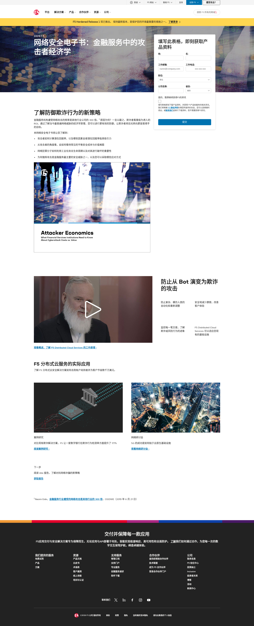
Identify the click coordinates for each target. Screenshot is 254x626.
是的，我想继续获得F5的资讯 (172, 97)
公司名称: (162, 87)
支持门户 (115, 563)
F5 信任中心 (193, 563)
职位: (160, 76)
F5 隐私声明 (173, 108)
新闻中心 (191, 588)
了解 (173, 541)
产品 (37, 563)
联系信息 (191, 559)
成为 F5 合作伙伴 (157, 567)
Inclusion (191, 571)
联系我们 (169, 110)
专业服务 (115, 567)
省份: (188, 87)
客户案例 (77, 571)
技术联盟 (153, 563)
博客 (189, 580)
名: (187, 54)
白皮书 (76, 563)
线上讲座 (77, 575)
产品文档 (77, 559)
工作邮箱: (162, 65)
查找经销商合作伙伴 (158, 559)
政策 (117, 615)
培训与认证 (78, 580)
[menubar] (127, 2)
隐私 (126, 615)
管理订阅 (115, 559)
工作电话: (190, 65)
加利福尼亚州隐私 (140, 615)
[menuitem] (135, 2)
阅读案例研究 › (42, 449)
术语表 (76, 567)
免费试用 (39, 559)
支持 (181, 2)
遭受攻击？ (211, 2)
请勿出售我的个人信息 (162, 615)
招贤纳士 (191, 567)
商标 (108, 615)
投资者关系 (192, 575)
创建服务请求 (117, 571)
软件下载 (115, 575)
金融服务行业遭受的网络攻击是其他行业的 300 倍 (76, 499)
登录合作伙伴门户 (157, 571)
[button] (92, 207)
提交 (184, 122)
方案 (37, 567)
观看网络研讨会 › (140, 449)
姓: (159, 54)
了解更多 (173, 22)
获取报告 (38, 478)
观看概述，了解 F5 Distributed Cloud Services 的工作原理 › (65, 347)
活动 (189, 584)
